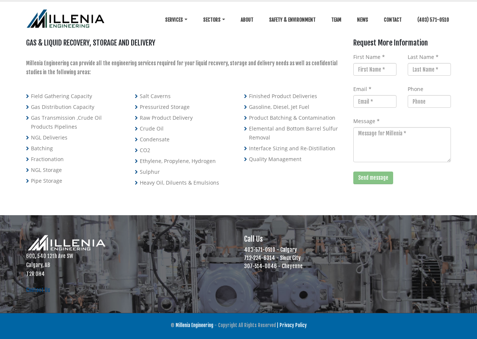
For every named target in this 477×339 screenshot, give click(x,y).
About (247, 20)
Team (336, 20)
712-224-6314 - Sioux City (272, 258)
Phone (415, 88)
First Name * (369, 56)
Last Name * (423, 56)
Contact (393, 20)
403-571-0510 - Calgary (270, 250)
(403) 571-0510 (433, 20)
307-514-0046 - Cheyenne (273, 266)
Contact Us (38, 290)
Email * (362, 88)
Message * (366, 121)
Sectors (212, 20)
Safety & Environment (292, 20)
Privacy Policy (293, 325)
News (362, 20)
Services (174, 20)
